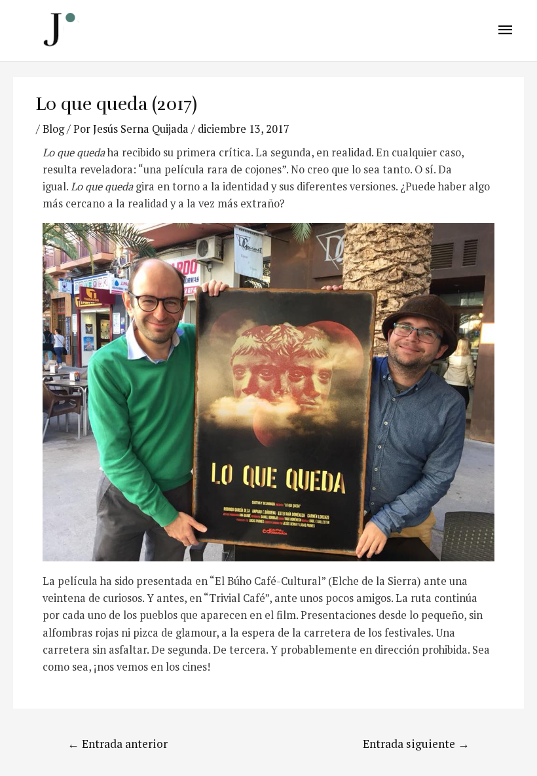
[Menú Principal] (505, 30)
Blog (53, 129)
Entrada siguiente (416, 743)
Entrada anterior (117, 743)
